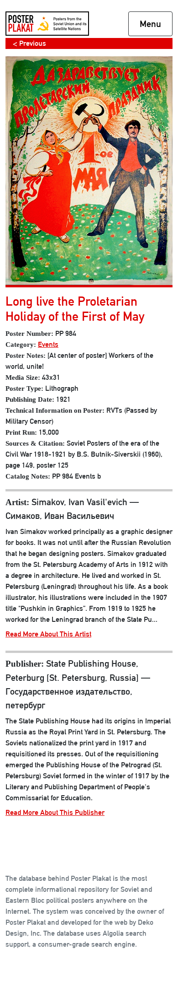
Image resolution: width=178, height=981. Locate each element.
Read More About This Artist (48, 634)
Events (48, 344)
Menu (150, 23)
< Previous (29, 43)
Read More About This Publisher (55, 812)
